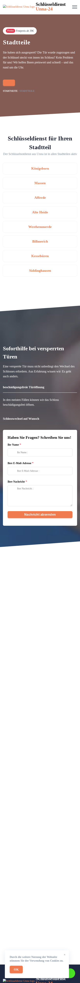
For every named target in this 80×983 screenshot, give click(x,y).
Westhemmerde (40, 227)
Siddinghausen (40, 270)
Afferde (40, 198)
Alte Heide (40, 212)
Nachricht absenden (40, 514)
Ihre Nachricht (16, 481)
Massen (40, 183)
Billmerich (40, 241)
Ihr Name (13, 444)
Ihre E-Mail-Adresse (19, 463)
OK (16, 969)
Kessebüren (40, 256)
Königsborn (40, 168)
